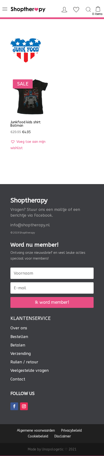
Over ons (18, 328)
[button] (30, 145)
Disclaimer (62, 436)
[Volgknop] (14, 406)
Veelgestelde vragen (29, 370)
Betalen (17, 345)
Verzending (20, 353)
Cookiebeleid (38, 436)
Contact (17, 379)
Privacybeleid (71, 430)
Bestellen (19, 336)
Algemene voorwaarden (36, 430)
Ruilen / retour (24, 362)
